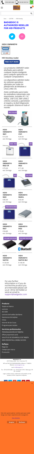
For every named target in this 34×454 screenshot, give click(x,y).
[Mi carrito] (31, 8)
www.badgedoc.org (19, 365)
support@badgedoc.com (16, 294)
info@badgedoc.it (18, 367)
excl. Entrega (7, 139)
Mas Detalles (16, 418)
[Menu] (2, 8)
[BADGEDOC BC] (16, 7)
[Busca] (31, 13)
